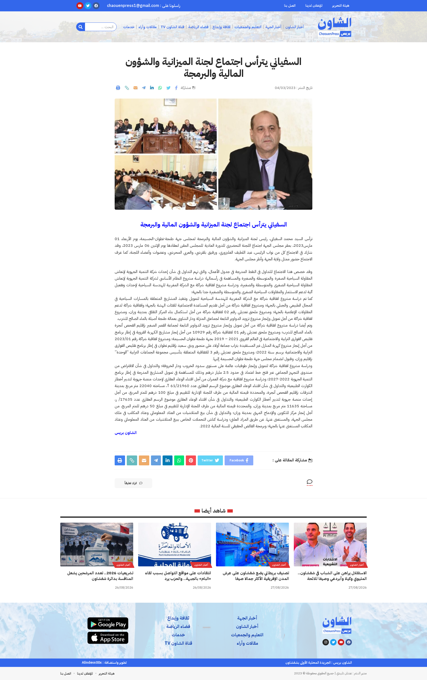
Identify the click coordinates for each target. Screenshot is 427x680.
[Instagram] (325, 642)
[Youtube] (341, 642)
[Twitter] (333, 642)
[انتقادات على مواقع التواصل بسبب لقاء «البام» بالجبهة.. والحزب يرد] (174, 544)
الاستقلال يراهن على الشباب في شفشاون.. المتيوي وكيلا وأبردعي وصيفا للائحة (332, 576)
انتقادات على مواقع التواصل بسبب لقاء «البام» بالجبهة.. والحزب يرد (178, 576)
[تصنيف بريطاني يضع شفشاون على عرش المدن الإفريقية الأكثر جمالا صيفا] (252, 544)
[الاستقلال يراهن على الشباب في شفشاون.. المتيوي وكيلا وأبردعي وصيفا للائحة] (330, 544)
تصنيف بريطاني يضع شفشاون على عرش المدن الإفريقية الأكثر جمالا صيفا (256, 576)
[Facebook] (348, 642)
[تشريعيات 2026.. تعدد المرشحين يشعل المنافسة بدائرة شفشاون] (96, 544)
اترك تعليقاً (131, 483)
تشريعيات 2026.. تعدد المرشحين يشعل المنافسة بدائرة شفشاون (100, 576)
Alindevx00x (92, 662)
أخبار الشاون (357, 565)
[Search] (80, 27)
